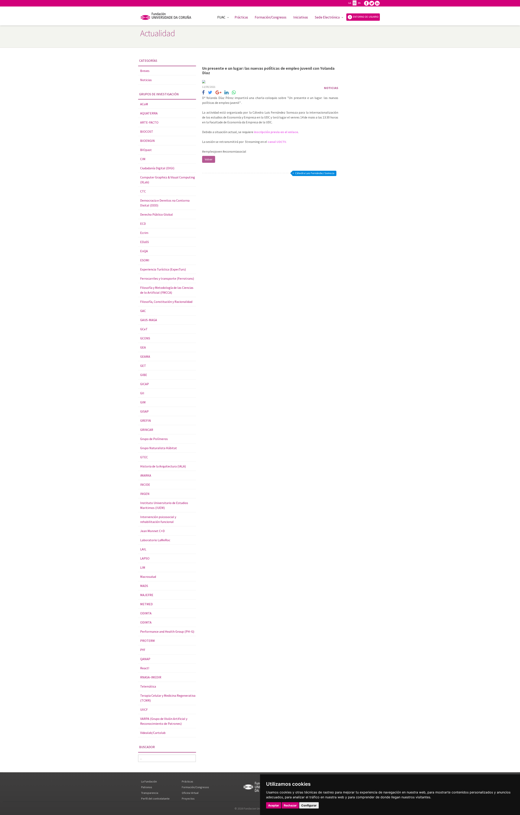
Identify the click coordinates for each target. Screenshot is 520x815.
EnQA (144, 251)
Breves (145, 71)
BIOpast (146, 150)
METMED (146, 604)
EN (359, 2)
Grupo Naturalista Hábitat (158, 448)
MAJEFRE (146, 595)
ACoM (144, 104)
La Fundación (149, 781)
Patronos (146, 787)
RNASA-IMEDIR (150, 677)
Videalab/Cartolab (153, 733)
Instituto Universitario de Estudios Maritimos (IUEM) (164, 505)
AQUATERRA (149, 113)
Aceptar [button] (273, 805)
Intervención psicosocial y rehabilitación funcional (158, 519)
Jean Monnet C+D (152, 531)
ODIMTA (146, 613)
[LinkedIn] (226, 92)
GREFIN (145, 420)
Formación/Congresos (270, 17)
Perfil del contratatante (155, 798)
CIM (142, 159)
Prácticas (241, 17)
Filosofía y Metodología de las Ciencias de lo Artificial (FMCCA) (166, 290)
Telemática (148, 686)
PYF (142, 650)
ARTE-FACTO (149, 122)
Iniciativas (300, 17)
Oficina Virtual (190, 793)
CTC (143, 191)
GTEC (144, 457)
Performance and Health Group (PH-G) (167, 631)
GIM (143, 402)
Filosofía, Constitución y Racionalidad (166, 302)
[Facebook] (366, 3)
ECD (143, 224)
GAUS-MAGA (148, 320)
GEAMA (145, 356)
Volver (208, 159)
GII (142, 393)
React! (144, 668)
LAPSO (145, 558)
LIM (142, 567)
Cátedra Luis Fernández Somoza (314, 173)
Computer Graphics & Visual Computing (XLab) (167, 179)
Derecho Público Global (156, 214)
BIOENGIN (147, 141)
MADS (144, 586)
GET (143, 366)
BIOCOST (146, 131)
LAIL (143, 549)
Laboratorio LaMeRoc (155, 540)
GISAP (144, 411)
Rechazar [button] (290, 805)
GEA (143, 347)
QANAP (145, 659)
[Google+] (218, 92)
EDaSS (144, 242)
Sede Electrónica (327, 17)
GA (349, 2)
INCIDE (145, 484)
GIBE (143, 375)
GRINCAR (146, 430)
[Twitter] (371, 3)
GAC (143, 311)
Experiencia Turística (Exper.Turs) (163, 269)
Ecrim (144, 233)
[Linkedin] (377, 3)
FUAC (221, 17)
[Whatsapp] (234, 92)
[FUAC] (168, 17)
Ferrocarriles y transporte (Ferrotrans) (167, 278)
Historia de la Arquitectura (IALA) (163, 466)
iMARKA (145, 475)
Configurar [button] (309, 805)
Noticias (146, 80)
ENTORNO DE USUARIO (365, 16)
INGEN (145, 494)
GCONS (145, 338)
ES (354, 2)
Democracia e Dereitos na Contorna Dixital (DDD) (165, 202)
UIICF (144, 709)
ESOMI (144, 260)
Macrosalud (148, 577)
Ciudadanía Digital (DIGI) (157, 168)
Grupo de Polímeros (154, 439)
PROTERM (147, 641)
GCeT (144, 329)
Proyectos (188, 798)
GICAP (144, 384)
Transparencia (149, 793)
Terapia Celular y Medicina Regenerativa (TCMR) (167, 697)
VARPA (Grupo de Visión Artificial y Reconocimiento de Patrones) (163, 721)
